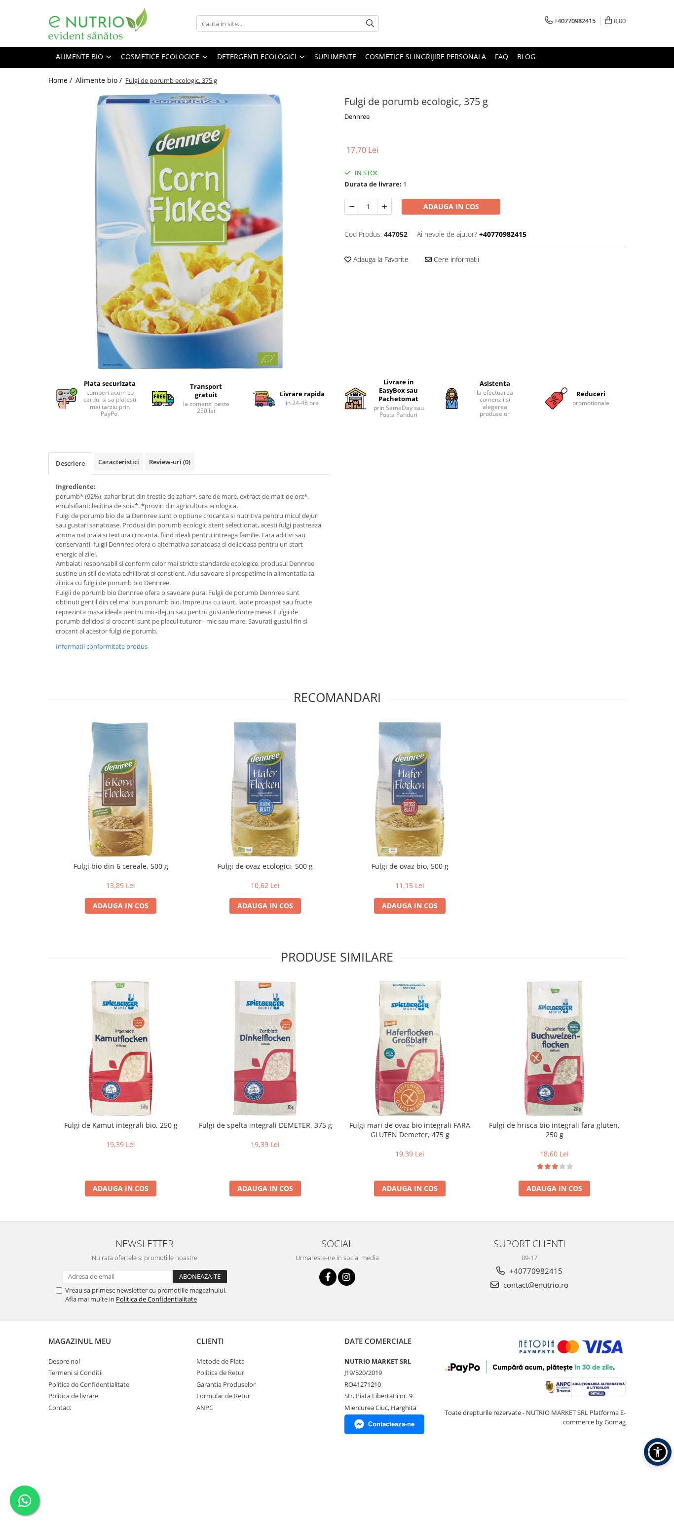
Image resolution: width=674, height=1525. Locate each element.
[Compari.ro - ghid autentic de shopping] (83, 1477)
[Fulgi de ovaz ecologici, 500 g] (265, 789)
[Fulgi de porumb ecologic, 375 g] (189, 231)
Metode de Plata (220, 1361)
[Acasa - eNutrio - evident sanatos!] (97, 23)
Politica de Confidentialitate (156, 1299)
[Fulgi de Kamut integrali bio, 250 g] (120, 1048)
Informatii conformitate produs (102, 646)
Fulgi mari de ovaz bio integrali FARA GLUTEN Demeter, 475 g (409, 1129)
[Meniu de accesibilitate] (658, 1452)
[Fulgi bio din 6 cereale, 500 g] (120, 789)
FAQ (501, 56)
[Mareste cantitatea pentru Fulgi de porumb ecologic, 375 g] (384, 207)
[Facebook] (328, 1277)
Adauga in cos (451, 206)
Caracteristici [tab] (118, 461)
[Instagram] (346, 1277)
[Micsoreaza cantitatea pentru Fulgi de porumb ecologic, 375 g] (351, 207)
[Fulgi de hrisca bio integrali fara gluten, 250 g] (554, 1048)
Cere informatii (455, 259)
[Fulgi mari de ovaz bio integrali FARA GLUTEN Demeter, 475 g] (409, 1048)
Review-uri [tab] (169, 461)
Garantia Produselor (226, 1384)
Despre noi (64, 1361)
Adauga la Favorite (380, 259)
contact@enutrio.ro (534, 1285)
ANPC (204, 1407)
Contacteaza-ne (391, 1424)
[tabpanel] (189, 231)
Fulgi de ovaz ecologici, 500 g (265, 866)
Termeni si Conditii (75, 1372)
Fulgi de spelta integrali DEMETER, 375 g (265, 1125)
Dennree (357, 116)
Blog (526, 56)
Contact (60, 1407)
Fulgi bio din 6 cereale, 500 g (121, 866)
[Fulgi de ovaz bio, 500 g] (409, 789)
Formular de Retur (223, 1395)
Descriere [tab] (70, 463)
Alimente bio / (99, 80)
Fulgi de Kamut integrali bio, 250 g (121, 1125)
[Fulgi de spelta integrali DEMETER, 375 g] (265, 1048)
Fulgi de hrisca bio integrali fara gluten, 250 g (554, 1129)
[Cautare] (370, 23)
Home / (61, 80)
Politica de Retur (220, 1372)
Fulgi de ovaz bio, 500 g (410, 866)
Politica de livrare (73, 1395)
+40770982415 (534, 1271)
